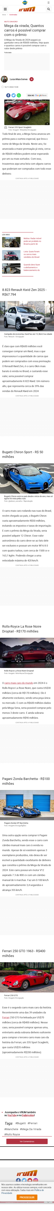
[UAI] (24, 3)
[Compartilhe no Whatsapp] (19, 95)
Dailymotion (28, 1115)
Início (4, 15)
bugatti (21, 1123)
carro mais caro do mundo (18, 683)
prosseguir (27, 1197)
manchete (12, 1129)
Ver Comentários (27, 1141)
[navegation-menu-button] (5, 9)
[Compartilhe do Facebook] (8, 95)
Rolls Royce (13, 1134)
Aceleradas (13, 15)
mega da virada (31, 1129)
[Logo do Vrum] (27, 10)
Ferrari (5, 1017)
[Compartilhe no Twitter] (13, 95)
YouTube (12, 1115)
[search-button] (49, 9)
